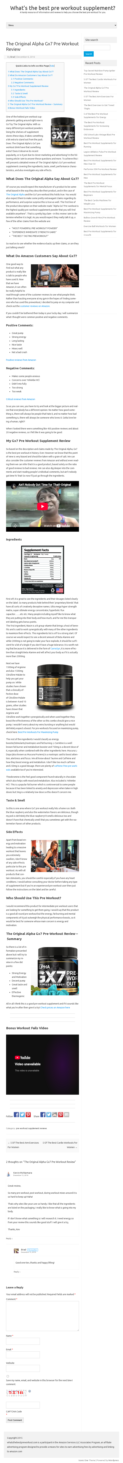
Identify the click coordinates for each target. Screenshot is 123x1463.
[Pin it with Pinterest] (60, 1114)
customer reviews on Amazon (35, 306)
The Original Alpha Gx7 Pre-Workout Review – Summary (35, 104)
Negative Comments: (22, 82)
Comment (11, 1299)
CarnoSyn (55, 648)
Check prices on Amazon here (55, 1007)
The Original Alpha (15, 194)
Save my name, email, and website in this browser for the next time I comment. (39, 1382)
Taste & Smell (19, 93)
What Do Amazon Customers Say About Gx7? (30, 75)
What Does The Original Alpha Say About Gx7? (31, 71)
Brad (12, 57)
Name (9, 1336)
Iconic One (83, 1460)
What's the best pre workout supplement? (62, 8)
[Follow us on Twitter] (22, 1114)
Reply (8, 1238)
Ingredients (18, 90)
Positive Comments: (22, 79)
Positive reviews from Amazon (21, 360)
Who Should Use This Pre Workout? (25, 101)
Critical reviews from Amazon (20, 399)
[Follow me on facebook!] (16, 1114)
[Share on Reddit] (54, 1114)
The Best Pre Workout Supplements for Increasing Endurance (96, 125)
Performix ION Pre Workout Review (100, 169)
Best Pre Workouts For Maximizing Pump (38, 732)
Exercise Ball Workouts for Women (100, 226)
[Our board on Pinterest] (28, 1114)
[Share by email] (66, 1114)
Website (10, 1363)
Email (9, 1349)
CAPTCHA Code (14, 1411)
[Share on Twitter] (48, 1114)
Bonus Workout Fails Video (21, 108)
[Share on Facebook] (42, 1114)
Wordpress (113, 1460)
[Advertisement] (103, 258)
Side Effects (18, 97)
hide (52, 66)
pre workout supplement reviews (31, 1128)
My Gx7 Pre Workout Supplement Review (28, 86)
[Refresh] (30, 1391)
